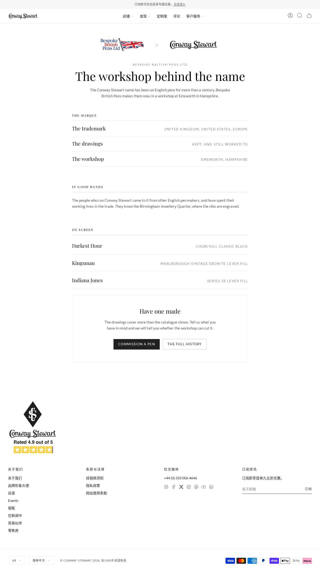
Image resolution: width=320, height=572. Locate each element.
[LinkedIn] (211, 487)
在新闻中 (15, 515)
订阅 (308, 489)
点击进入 (180, 4)
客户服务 (193, 16)
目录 (11, 493)
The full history (185, 344)
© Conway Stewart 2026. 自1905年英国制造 (93, 560)
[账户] (290, 16)
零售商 (13, 530)
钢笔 (11, 508)
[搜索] (299, 16)
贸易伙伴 (15, 523)
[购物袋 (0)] (309, 16)
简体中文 (39, 560)
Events (13, 500)
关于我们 (15, 478)
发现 (143, 16)
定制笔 (162, 16)
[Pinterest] (196, 487)
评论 (176, 16)
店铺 (126, 16)
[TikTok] (188, 487)
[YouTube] (204, 487)
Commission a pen (136, 344)
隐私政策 (93, 485)
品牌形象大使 (18, 485)
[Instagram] (166, 487)
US (14, 560)
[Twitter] (181, 487)
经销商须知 (95, 478)
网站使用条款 (96, 493)
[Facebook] (174, 487)
